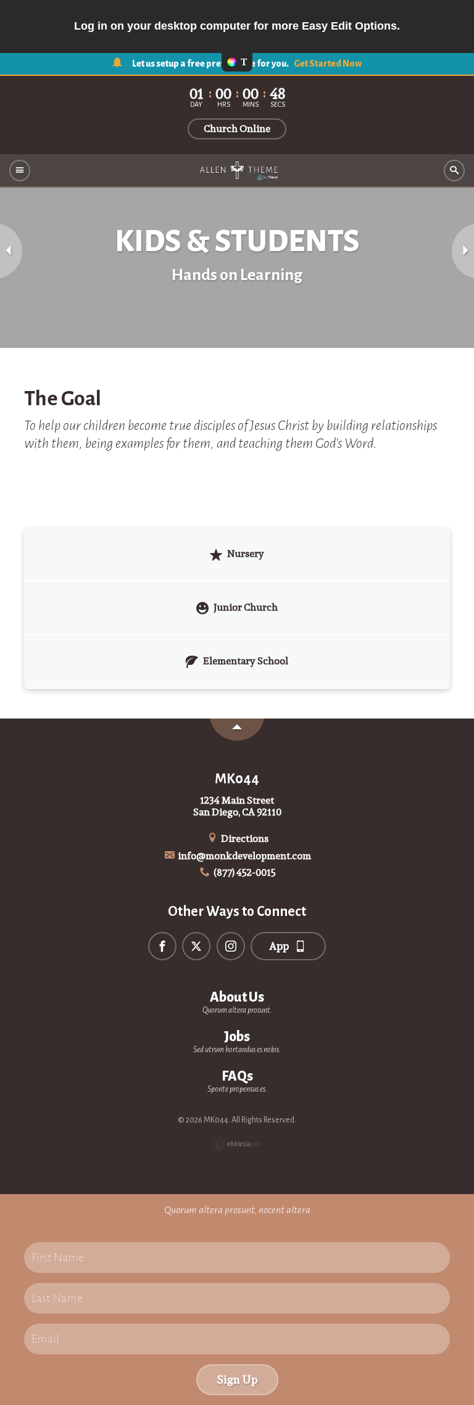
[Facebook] (162, 946)
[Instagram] (231, 946)
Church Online (237, 128)
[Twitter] (196, 946)
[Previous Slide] (11, 251)
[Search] (454, 170)
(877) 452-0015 (244, 872)
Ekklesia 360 (237, 1144)
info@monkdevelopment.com (243, 855)
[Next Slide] (463, 251)
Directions (243, 838)
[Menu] (19, 170)
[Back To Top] (237, 730)
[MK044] (237, 171)
